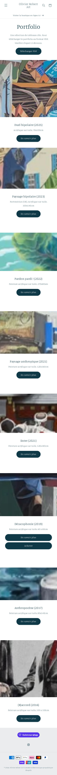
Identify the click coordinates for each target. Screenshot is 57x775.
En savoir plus (28, 138)
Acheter (28, 545)
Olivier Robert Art (17, 768)
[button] (6, 5)
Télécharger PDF (28, 51)
